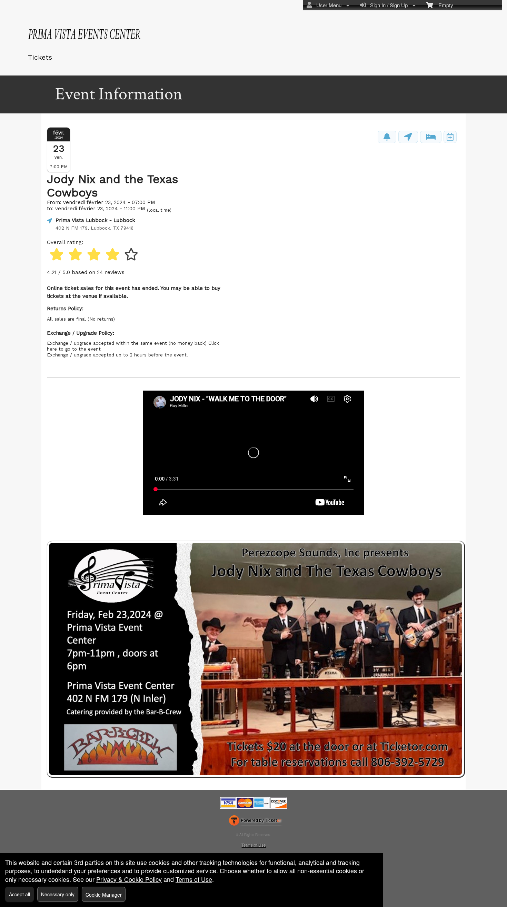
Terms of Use (253, 845)
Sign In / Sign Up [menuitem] (387, 5)
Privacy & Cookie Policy (129, 879)
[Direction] (408, 137)
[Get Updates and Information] (387, 137)
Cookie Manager (104, 894)
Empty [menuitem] (443, 5)
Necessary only (57, 894)
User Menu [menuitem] (327, 5)
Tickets (40, 57)
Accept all (19, 894)
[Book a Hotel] (431, 137)
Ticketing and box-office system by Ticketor (255, 822)
